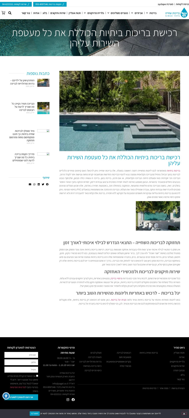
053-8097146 (49, 387)
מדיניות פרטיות (149, 388)
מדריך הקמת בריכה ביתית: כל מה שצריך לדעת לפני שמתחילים (23, 157)
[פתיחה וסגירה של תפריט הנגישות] (6, 395)
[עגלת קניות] (3, 12)
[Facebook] (73, 399)
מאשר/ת (34, 413)
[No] (184, 413)
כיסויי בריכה (116, 278)
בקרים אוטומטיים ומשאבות (118, 361)
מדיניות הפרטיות (17, 387)
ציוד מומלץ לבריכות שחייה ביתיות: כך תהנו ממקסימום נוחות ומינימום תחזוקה (21, 135)
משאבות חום (125, 357)
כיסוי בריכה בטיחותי (92, 366)
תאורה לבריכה (94, 357)
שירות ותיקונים (57, 13)
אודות (36, 13)
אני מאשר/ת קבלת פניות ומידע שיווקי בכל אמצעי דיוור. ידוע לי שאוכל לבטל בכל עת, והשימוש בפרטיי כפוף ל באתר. (23, 383)
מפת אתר (163, 388)
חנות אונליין (75, 13)
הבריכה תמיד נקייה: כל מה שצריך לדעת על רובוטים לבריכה (23, 107)
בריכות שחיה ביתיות (149, 352)
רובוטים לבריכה (124, 352)
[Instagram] (67, 399)
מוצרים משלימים (119, 13)
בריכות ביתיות (173, 170)
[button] (9, 13)
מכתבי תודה (179, 370)
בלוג (45, 13)
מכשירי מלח (125, 366)
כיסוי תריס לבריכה (93, 370)
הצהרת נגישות (178, 388)
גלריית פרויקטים (95, 13)
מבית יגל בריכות (118, 299)
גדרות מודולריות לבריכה (90, 361)
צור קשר (26, 13)
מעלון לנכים (96, 352)
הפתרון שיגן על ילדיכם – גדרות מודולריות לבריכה (22, 82)
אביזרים (139, 13)
